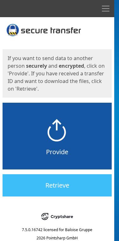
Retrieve (57, 185)
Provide (57, 152)
